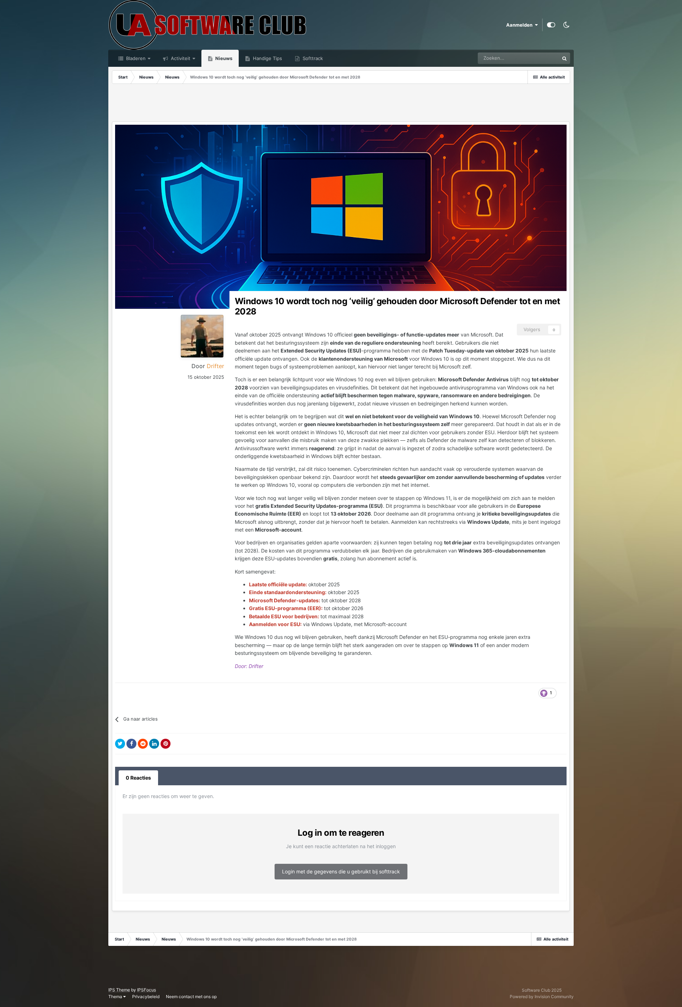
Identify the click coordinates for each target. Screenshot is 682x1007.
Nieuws (223, 58)
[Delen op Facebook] (131, 744)
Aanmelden (520, 25)
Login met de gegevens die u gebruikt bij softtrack (341, 871)
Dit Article (539, 58)
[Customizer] (551, 24)
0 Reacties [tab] (138, 778)
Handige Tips (266, 58)
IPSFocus (146, 989)
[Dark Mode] (566, 24)
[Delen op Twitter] (120, 744)
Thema (115, 996)
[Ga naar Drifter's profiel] (202, 336)
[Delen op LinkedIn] (154, 744)
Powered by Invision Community (542, 996)
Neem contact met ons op (191, 996)
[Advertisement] (341, 103)
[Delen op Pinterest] (165, 744)
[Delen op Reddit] (143, 744)
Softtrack (312, 58)
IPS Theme (119, 989)
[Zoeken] (564, 58)
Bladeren (135, 58)
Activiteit (179, 58)
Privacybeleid (145, 996)
